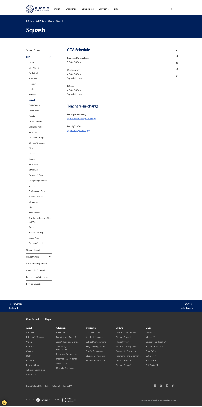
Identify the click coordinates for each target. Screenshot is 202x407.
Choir (31, 148)
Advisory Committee (35, 369)
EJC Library (151, 355)
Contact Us (31, 374)
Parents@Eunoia (33, 365)
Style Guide (151, 351)
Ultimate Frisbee (36, 127)
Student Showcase (94, 360)
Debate (32, 186)
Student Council (36, 243)
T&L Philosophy (93, 332)
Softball (32, 94)
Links (115, 9)
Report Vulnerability (34, 386)
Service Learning (36, 232)
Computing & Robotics (39, 180)
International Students (66, 358)
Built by (57, 400)
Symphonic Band (36, 175)
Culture (103, 9)
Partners (30, 360)
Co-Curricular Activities (126, 332)
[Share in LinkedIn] (176, 74)
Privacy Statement (52, 386)
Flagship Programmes (96, 346)
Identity (30, 346)
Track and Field (35, 121)
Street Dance (34, 169)
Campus (30, 351)
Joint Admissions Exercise (67, 341)
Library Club (34, 202)
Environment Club (37, 191)
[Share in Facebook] (176, 68)
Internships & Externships (37, 277)
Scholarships (62, 363)
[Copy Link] (176, 56)
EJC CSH (150, 360)
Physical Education (34, 284)
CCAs (31, 62)
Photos (149, 332)
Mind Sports (34, 212)
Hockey (32, 84)
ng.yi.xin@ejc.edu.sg (77, 130)
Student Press (122, 365)
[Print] (176, 50)
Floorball (33, 78)
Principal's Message (35, 337)
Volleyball (33, 132)
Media (31, 207)
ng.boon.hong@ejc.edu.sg (80, 118)
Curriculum (88, 9)
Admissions (71, 9)
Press (31, 227)
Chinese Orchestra (37, 143)
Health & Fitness (36, 196)
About (57, 9)
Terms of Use (68, 386)
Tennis (32, 116)
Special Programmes (95, 351)
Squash (32, 100)
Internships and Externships (129, 355)
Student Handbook (154, 341)
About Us (30, 332)
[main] (101, 163)
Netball (32, 89)
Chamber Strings (36, 137)
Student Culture (33, 50)
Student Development (96, 355)
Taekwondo (34, 110)
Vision (29, 341)
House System (122, 341)
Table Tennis (34, 105)
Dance (31, 153)
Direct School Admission (67, 337)
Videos (149, 337)
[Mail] (176, 61)
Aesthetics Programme (36, 263)
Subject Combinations (96, 341)
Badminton (34, 68)
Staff (28, 355)
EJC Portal (150, 365)
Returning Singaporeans (67, 354)
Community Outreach (35, 270)
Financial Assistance (65, 368)
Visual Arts (34, 238)
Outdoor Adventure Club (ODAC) (40, 220)
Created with (30, 400)
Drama (32, 159)
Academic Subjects (94, 337)
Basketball (33, 73)
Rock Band (33, 164)
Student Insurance (154, 346)
